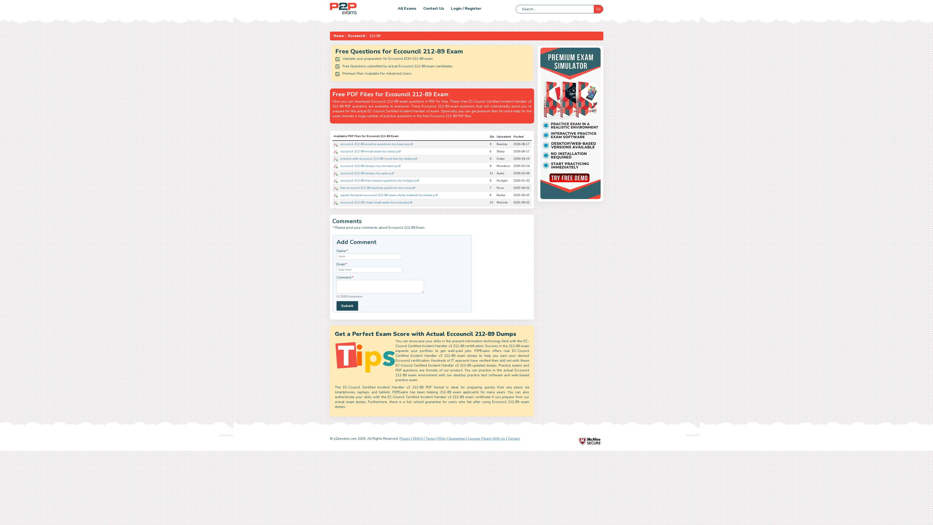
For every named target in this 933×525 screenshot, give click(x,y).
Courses (474, 438)
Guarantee (457, 438)
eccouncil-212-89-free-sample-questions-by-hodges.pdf (379, 181)
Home (339, 36)
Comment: (345, 277)
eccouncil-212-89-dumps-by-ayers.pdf (367, 173)
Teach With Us (493, 438)
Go (598, 9)
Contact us (433, 8)
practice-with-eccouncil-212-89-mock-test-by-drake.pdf (378, 159)
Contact (514, 438)
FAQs (442, 438)
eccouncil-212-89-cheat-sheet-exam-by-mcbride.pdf (376, 202)
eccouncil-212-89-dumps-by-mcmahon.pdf (370, 166)
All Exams (407, 8)
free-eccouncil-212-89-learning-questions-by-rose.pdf (377, 188)
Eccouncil (356, 36)
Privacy (404, 438)
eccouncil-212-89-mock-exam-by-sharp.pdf (370, 151)
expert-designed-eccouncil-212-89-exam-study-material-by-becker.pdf (389, 195)
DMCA (418, 438)
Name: (342, 251)
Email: (342, 264)
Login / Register (466, 8)
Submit (347, 306)
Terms (430, 438)
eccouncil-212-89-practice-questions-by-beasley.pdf (376, 144)
